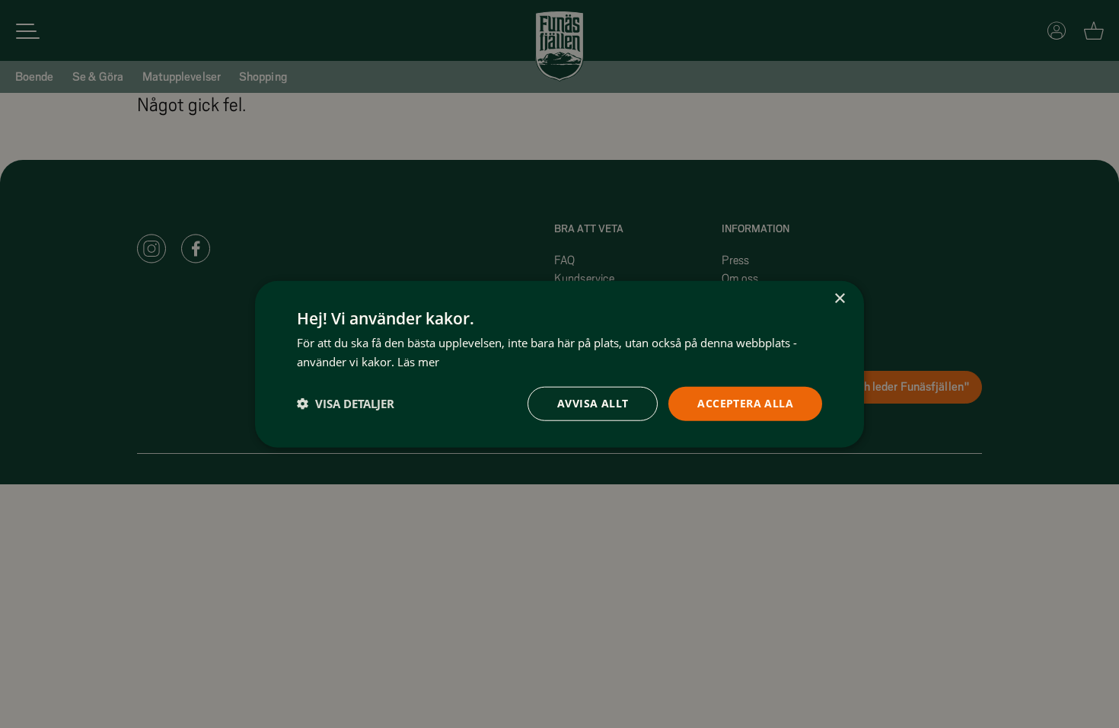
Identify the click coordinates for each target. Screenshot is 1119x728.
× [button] (839, 299)
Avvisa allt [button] (592, 403)
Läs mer (418, 361)
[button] (345, 403)
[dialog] (559, 364)
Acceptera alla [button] (745, 403)
